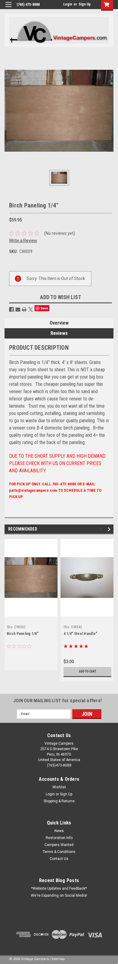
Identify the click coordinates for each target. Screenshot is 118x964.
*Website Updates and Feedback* (59, 888)
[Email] (17, 309)
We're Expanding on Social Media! (59, 895)
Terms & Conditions (59, 852)
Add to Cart (87, 671)
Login (67, 4)
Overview (59, 323)
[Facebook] (11, 309)
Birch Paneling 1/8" (22, 634)
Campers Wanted (59, 845)
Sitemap (58, 959)
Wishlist (59, 787)
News (59, 831)
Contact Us (59, 859)
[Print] (24, 309)
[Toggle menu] (8, 8)
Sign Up (85, 4)
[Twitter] (30, 309)
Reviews (59, 333)
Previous (101, 529)
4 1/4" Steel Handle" (80, 634)
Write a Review (23, 240)
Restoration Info (59, 838)
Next (110, 529)
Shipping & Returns (59, 801)
